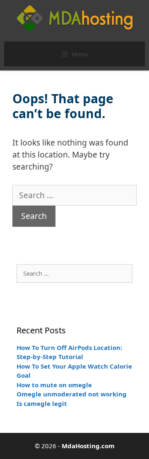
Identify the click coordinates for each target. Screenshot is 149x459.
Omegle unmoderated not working (72, 394)
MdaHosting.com (88, 446)
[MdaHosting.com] (74, 17)
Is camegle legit (42, 403)
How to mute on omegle (54, 385)
